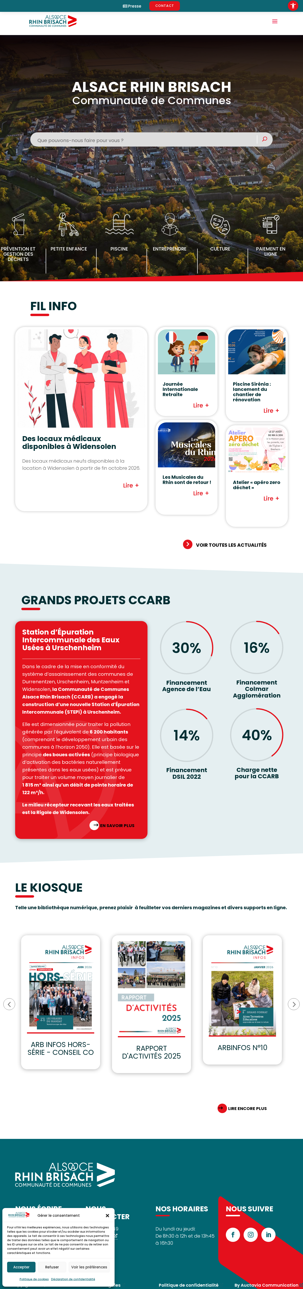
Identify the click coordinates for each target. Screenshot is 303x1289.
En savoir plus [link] (117, 825)
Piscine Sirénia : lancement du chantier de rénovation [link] (252, 392)
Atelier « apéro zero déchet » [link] (256, 485)
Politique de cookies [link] (34, 1279)
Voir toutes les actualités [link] (231, 545)
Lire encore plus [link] (247, 1108)
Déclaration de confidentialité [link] (73, 1279)
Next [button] (294, 1004)
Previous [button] (9, 1004)
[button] (107, 1215)
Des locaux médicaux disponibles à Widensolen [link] (69, 443)
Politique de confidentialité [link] (188, 1285)
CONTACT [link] (164, 5)
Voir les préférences (89, 1267)
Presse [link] (134, 6)
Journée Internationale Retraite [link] (180, 389)
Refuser (52, 1267)
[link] (293, 5)
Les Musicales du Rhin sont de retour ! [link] (187, 480)
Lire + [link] (131, 485)
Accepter (21, 1267)
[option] (60, 1002)
